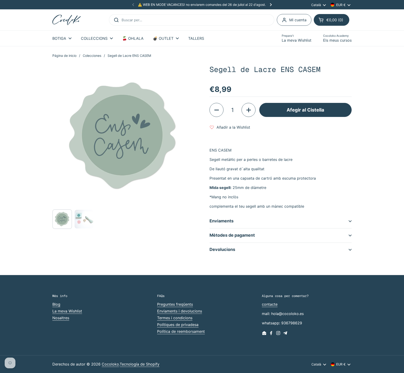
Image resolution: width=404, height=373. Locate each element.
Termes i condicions (174, 317)
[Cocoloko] (66, 20)
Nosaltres (60, 317)
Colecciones (92, 56)
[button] (331, 20)
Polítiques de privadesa (177, 324)
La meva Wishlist (67, 311)
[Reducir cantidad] (216, 110)
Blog (56, 304)
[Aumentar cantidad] (249, 110)
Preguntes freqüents (175, 304)
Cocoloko (110, 364)
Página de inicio (64, 56)
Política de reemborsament (181, 331)
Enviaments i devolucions (179, 311)
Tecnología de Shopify (139, 364)
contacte (270, 304)
